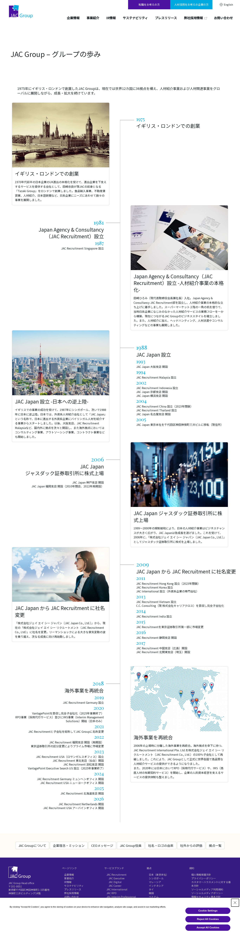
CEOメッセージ (102, 845)
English (228, 4)
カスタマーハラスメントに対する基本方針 (211, 883)
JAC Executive (117, 878)
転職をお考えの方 (149, 4)
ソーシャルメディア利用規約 (207, 889)
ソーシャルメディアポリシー (207, 893)
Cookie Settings (208, 910)
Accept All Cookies (208, 927)
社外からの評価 (191, 845)
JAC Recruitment (116, 874)
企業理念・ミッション (69, 845)
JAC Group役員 (130, 845)
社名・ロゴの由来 (160, 845)
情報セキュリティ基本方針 (206, 896)
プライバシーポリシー (203, 878)
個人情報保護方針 (201, 874)
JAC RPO (111, 893)
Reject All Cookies (208, 919)
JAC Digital (115, 882)
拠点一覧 (215, 845)
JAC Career (115, 885)
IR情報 (68, 882)
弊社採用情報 (71, 893)
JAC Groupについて (32, 845)
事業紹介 (69, 878)
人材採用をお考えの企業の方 (191, 4)
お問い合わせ (71, 896)
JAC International (116, 889)
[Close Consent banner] (235, 903)
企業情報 (69, 874)
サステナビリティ (74, 885)
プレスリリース (72, 889)
